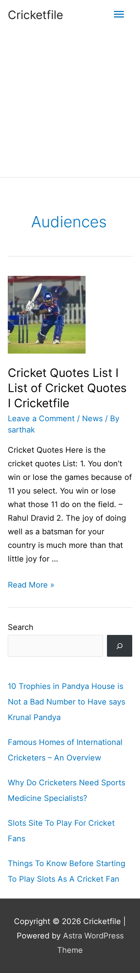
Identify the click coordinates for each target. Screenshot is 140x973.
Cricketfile (35, 15)
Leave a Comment (41, 418)
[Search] (119, 646)
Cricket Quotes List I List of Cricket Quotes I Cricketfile (67, 388)
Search (20, 627)
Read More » (31, 584)
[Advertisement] (70, 103)
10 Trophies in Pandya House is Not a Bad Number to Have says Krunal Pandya (66, 702)
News (92, 418)
